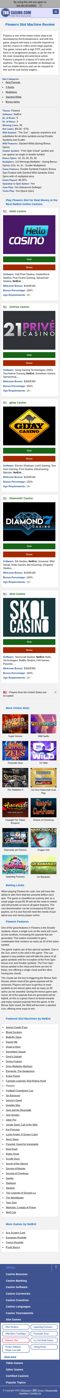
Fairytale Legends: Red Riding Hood (26, 1081)
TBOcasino (25, 1390)
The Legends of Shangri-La (21, 1193)
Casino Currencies (18, 1293)
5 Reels (10, 87)
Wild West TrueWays (15, 1333)
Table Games (14, 1363)
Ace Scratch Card (15, 1232)
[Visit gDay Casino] (29, 426)
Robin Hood (12, 1154)
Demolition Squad (16, 1051)
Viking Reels (40, 1347)
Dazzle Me (12, 1042)
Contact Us (35, 1393)
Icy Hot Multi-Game (43, 1340)
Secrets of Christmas (17, 1173)
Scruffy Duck (13, 1159)
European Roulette (16, 1237)
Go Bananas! (13, 1095)
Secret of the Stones (17, 1163)
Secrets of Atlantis (15, 1168)
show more (10, 1357)
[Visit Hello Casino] (29, 234)
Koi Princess (13, 1129)
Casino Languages (18, 1306)
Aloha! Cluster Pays (17, 1027)
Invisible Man (13, 1105)
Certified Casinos (17, 1375)
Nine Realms (11, 1327)
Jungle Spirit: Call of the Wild (21, 1124)
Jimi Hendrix (13, 1115)
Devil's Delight (14, 1056)
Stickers (10, 1188)
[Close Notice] (41, 5)
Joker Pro (11, 1120)
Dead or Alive (13, 1047)
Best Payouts (13, 82)
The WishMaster (15, 1197)
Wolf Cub (11, 1212)
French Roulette (14, 1242)
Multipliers (11, 92)
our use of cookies (26, 5)
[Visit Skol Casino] (29, 617)
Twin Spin (11, 1202)
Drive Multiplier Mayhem (19, 1066)
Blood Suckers (14, 1032)
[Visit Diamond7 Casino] (29, 521)
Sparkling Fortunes (43, 1327)
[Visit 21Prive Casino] (29, 330)
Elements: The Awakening (20, 1071)
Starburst (11, 1183)
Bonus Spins (13, 102)
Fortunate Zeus (41, 1333)
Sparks (10, 1178)
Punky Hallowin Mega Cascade (13, 1348)
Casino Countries (17, 1300)
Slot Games (13, 1319)
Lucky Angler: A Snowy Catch (22, 1134)
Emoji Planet (13, 1076)
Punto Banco (13, 1247)
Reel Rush (12, 1149)
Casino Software (17, 1287)
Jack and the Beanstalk (18, 1110)
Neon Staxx (12, 1139)
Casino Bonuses (17, 1274)
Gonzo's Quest (14, 1100)
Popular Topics (16, 1382)
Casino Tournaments (19, 1313)
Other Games (14, 1369)
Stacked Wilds (13, 97)
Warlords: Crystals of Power (21, 1207)
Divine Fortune (14, 1061)
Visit (29, 259)
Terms (29, 267)
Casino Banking (16, 1280)
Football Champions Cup (19, 1090)
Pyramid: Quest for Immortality (22, 1144)
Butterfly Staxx (14, 1037)
